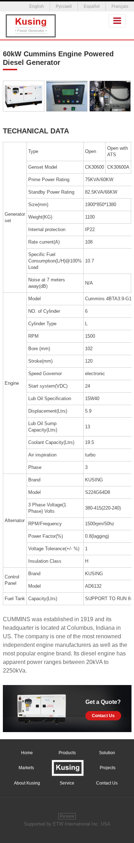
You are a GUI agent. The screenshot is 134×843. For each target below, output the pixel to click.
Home (27, 752)
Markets (26, 767)
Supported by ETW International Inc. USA (67, 824)
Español (92, 6)
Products (67, 752)
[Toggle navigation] (117, 20)
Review (67, 816)
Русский (64, 6)
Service (67, 783)
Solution (107, 752)
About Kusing (27, 783)
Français (119, 6)
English (36, 6)
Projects (107, 767)
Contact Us (103, 715)
